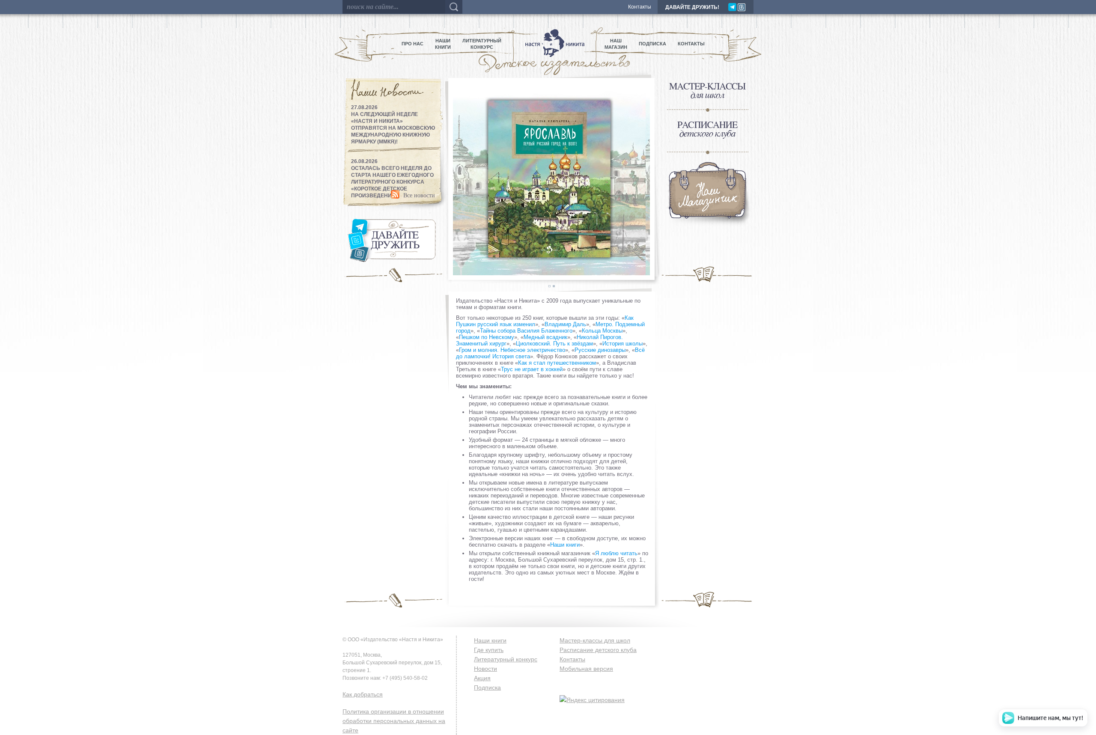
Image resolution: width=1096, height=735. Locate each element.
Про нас (412, 43)
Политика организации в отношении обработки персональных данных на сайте (393, 721)
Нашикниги (443, 44)
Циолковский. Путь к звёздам (554, 343)
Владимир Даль (565, 324)
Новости (485, 668)
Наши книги (565, 545)
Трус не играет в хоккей (532, 369)
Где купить (488, 649)
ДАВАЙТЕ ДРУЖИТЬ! (692, 7)
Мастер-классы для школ (595, 640)
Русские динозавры (600, 350)
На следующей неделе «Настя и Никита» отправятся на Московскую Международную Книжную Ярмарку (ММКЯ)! (393, 128)
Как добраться (362, 694)
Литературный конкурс (505, 659)
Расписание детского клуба (598, 649)
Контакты (639, 7)
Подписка (652, 43)
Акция (482, 678)
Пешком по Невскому (486, 337)
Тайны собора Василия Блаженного (526, 330)
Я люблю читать (616, 553)
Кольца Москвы (602, 330)
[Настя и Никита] (553, 44)
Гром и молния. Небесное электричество (512, 350)
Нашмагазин (616, 44)
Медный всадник (545, 337)
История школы (622, 343)
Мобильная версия (586, 668)
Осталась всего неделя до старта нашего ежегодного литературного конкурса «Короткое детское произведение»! (392, 182)
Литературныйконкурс (481, 44)
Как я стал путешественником (557, 363)
